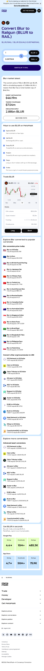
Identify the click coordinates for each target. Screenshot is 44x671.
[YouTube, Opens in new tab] (11, 634)
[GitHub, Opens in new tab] (7, 634)
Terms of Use (5, 646)
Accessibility (5, 654)
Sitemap (4, 651)
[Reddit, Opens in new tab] (23, 634)
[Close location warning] (40, 3)
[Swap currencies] (21, 56)
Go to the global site (21, 5)
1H (22, 203)
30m (14, 203)
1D (36, 203)
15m (7, 203)
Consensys (5, 641)
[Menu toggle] (39, 10)
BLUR (33, 53)
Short (30, 230)
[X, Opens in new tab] (3, 634)
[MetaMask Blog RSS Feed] (30, 634)
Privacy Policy (6, 644)
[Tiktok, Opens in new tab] (26, 634)
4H (29, 203)
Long (13, 230)
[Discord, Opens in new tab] (19, 634)
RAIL (33, 59)
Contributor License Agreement (11, 649)
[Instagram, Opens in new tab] (15, 634)
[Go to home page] (2, 577)
